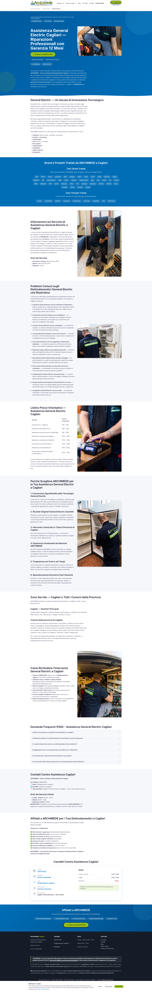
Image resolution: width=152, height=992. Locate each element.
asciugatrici (66, 201)
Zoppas (88, 187)
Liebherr (116, 180)
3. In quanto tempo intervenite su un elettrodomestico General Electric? (54, 744)
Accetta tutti (119, 986)
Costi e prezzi (105, 946)
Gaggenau (36, 180)
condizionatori (76, 201)
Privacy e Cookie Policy (107, 948)
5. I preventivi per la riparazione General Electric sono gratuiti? (52, 756)
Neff (50, 183)
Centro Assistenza (35, 8)
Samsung (84, 183)
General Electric (51, 180)
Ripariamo (60, 3)
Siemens (109, 183)
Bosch (79, 176)
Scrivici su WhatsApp (44, 877)
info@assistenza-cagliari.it (46, 883)
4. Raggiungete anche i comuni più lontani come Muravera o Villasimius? (55, 750)
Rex (78, 183)
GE (43, 180)
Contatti (91, 3)
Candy (86, 176)
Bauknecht (58, 176)
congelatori (96, 201)
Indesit (104, 180)
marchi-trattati (46, 8)
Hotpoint (74, 180)
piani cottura (111, 201)
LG (110, 180)
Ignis (92, 180)
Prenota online (100, 3)
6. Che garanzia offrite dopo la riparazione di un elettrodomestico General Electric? (58, 761)
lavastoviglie (48, 201)
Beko (65, 176)
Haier (60, 180)
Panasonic (64, 183)
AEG (37, 176)
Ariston (50, 176)
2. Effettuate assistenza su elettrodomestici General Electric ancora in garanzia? (57, 738)
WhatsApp (36, 64)
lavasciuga (87, 201)
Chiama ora (117, 2)
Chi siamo (85, 3)
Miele (36, 183)
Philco (71, 183)
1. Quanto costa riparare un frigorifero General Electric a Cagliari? (53, 732)
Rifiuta (100, 986)
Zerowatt (80, 187)
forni (103, 201)
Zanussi (72, 187)
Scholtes (101, 183)
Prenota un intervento (44, 889)
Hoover (66, 180)
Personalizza (108, 986)
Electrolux (106, 176)
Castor (93, 176)
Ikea (98, 180)
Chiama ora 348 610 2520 (44, 54)
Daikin (99, 176)
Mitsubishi (43, 183)
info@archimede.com (107, 980)
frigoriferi (57, 201)
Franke (114, 176)
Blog (79, 3)
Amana (43, 176)
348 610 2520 (41, 871)
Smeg (115, 183)
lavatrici (39, 201)
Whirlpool (64, 187)
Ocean (56, 183)
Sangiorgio (93, 183)
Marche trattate (70, 3)
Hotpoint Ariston (83, 180)
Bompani (72, 176)
